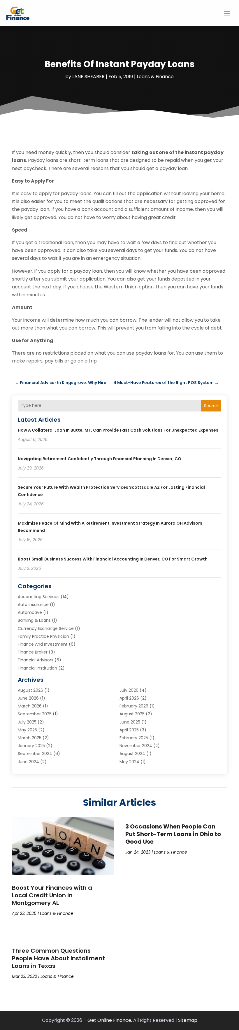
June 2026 (28, 698)
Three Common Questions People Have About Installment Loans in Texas (58, 958)
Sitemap (187, 1020)
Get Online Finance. (109, 1020)
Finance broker (33, 652)
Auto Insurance (33, 604)
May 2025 (27, 730)
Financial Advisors (35, 660)
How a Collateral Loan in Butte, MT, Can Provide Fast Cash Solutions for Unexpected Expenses (118, 430)
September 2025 (35, 714)
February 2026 (133, 706)
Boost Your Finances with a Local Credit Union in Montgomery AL (52, 895)
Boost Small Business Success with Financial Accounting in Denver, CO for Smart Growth (113, 559)
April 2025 (129, 730)
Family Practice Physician (43, 636)
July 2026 (128, 690)
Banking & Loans (34, 620)
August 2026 (30, 690)
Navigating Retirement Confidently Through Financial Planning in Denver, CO (99, 459)
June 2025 (129, 722)
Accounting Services (38, 597)
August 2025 (132, 714)
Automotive (30, 612)
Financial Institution (37, 668)
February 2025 (133, 738)
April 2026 (129, 698)
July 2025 (27, 722)
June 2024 (28, 762)
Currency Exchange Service (46, 628)
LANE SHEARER (88, 76)
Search (211, 406)
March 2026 (30, 706)
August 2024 (132, 753)
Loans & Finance (155, 76)
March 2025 (29, 738)
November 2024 (135, 746)
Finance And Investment (43, 644)
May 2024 (129, 762)
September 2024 (35, 753)
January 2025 (31, 746)
